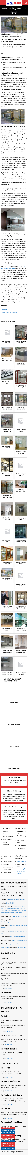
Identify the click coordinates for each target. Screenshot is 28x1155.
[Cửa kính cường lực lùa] (7, 531)
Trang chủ (4, 8)
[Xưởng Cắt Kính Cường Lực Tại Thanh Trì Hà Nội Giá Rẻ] (21, 354)
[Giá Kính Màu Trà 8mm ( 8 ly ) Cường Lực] (21, 620)
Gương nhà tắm (5, 947)
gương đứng (4, 910)
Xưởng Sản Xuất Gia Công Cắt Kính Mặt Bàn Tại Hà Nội (7, 409)
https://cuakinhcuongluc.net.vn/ (9, 298)
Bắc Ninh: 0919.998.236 (7, 1133)
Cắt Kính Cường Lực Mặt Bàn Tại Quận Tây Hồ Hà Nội (7, 652)
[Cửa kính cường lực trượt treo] (7, 332)
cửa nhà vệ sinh (10, 912)
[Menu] (2, 3)
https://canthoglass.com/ (7, 922)
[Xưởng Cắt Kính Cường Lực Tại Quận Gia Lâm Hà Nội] (7, 421)
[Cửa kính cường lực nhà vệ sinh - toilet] (7, 352)
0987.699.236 (9, 988)
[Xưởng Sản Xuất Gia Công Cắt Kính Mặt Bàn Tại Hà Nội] (7, 399)
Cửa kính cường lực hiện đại (21, 585)
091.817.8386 (10, 903)
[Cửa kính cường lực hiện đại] (21, 575)
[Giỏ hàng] (26, 2)
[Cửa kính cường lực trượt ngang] (21, 664)
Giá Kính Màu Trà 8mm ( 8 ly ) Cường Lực (21, 630)
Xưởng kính (4, 309)
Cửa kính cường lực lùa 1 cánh (7, 446)
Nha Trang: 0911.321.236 (7, 1146)
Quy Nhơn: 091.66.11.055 (7, 1148)
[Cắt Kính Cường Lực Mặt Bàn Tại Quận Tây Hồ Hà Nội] (7, 642)
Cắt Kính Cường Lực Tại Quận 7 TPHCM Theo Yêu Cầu (21, 541)
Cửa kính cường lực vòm (7, 382)
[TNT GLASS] (14, 3)
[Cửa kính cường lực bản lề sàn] (21, 465)
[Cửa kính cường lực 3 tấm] (21, 509)
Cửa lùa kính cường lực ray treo (21, 452)
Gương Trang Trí (21, 869)
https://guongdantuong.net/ (17, 936)
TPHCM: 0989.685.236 (7, 1135)
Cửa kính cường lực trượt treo (7, 341)
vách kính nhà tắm (12, 910)
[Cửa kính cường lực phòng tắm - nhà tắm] (21, 642)
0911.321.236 (9, 1045)
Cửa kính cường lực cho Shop (7, 474)
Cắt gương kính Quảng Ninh (19, 916)
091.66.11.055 (9, 1031)
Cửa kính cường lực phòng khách (7, 579)
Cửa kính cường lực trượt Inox (7, 518)
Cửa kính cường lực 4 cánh (21, 430)
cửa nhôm (16, 907)
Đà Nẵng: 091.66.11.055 (7, 1143)
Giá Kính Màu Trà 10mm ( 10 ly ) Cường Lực (7, 564)
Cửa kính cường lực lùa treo (7, 629)
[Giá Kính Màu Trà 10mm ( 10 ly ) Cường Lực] (7, 553)
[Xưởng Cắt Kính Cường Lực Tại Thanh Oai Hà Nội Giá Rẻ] (21, 399)
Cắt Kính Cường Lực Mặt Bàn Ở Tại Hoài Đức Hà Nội (21, 387)
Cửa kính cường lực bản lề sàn (21, 474)
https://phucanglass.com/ (16, 944)
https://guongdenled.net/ (16, 931)
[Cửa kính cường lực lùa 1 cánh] (7, 440)
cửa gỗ (16, 912)
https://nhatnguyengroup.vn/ (19, 940)
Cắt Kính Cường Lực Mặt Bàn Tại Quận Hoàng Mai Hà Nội (21, 608)
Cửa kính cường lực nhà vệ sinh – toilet (7, 359)
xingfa (20, 912)
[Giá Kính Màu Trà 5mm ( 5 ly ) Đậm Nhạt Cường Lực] (7, 487)
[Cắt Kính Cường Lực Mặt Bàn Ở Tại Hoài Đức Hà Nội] (21, 377)
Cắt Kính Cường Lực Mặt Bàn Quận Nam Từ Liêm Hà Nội (7, 674)
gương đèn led (22, 910)
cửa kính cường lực (9, 908)
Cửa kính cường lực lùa (7, 540)
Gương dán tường (21, 861)
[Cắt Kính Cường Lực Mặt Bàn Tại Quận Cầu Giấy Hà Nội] (21, 484)
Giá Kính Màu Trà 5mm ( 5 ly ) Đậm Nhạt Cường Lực (7, 497)
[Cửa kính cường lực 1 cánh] (21, 553)
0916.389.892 (9, 1002)
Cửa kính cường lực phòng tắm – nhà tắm (21, 652)
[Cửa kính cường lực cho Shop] (7, 465)
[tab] (14, 53)
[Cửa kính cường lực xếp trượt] (21, 332)
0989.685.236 (9, 1077)
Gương (21, 925)
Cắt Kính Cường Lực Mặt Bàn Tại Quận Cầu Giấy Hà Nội (21, 491)
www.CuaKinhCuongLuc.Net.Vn (17, 899)
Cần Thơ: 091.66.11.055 (7, 1138)
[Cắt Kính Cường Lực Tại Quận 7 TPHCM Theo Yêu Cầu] (21, 531)
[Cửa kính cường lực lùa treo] (7, 620)
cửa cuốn (3, 912)
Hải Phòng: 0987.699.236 (8, 1130)
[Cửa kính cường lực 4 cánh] (21, 421)
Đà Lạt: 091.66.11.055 (7, 1141)
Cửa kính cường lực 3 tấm (21, 518)
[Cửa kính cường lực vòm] (7, 375)
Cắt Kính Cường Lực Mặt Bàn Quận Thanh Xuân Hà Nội (7, 608)
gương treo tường (14, 925)
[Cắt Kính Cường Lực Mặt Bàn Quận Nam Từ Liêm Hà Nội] (7, 664)
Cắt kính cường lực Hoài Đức (9, 312)
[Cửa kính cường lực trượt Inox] (7, 509)
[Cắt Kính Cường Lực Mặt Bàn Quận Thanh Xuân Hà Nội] (7, 598)
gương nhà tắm (22, 947)
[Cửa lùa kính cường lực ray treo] (21, 443)
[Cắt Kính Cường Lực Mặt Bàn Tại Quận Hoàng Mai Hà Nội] (21, 598)
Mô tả (2, 53)
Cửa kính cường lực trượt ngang (21, 673)
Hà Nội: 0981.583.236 (7, 1127)
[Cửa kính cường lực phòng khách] (7, 572)
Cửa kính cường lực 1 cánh (21, 563)
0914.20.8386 (9, 1118)
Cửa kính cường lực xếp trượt (21, 341)
